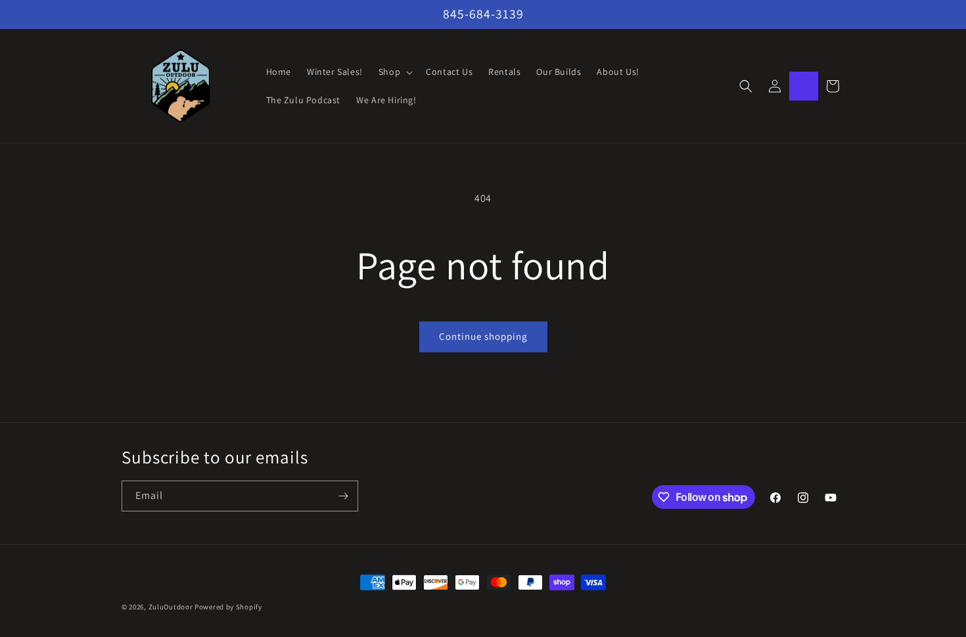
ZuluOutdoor (171, 606)
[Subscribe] (343, 496)
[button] (394, 71)
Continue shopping (483, 336)
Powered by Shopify (228, 606)
